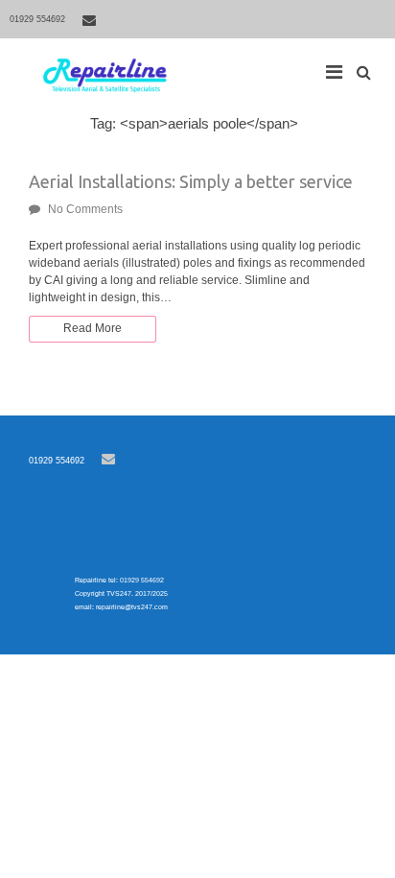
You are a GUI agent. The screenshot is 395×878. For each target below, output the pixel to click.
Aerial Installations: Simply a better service (191, 181)
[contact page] (89, 20)
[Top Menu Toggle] (339, 67)
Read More (92, 328)
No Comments (85, 209)
